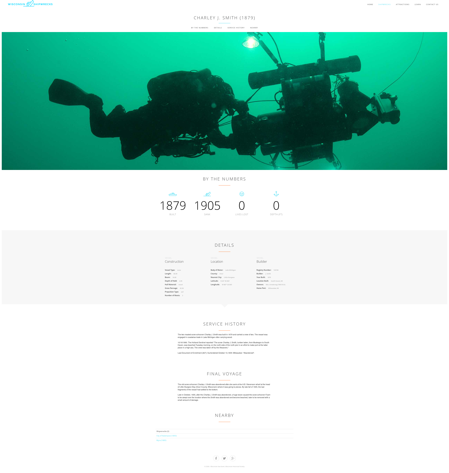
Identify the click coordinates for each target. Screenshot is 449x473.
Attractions (402, 4)
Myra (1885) (161, 440)
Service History (236, 28)
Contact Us (432, 4)
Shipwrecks (384, 4)
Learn (418, 4)
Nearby (254, 28)
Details (218, 28)
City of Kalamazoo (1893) (166, 436)
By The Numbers (199, 28)
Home (370, 4)
